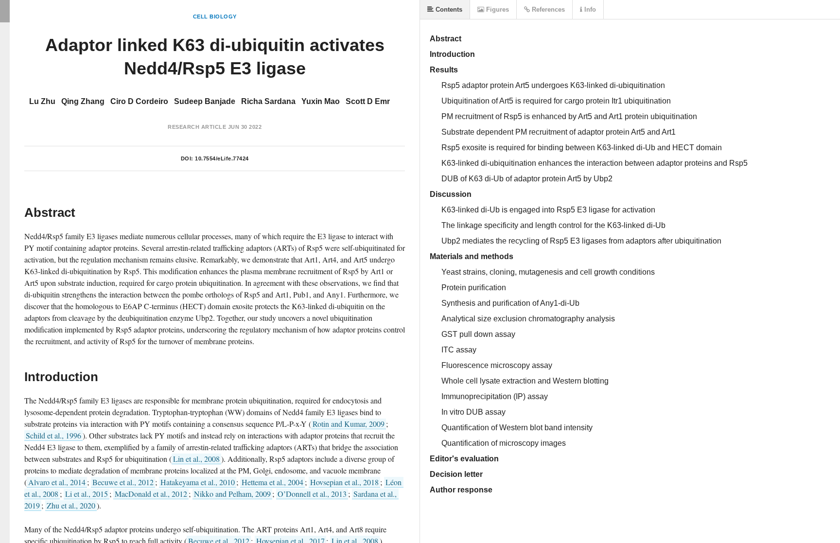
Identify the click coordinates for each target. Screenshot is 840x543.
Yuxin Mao (320, 101)
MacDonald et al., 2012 (151, 494)
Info (589, 9)
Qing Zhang (83, 101)
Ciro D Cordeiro (139, 101)
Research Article (197, 127)
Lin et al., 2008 (196, 459)
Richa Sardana (268, 101)
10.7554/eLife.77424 (222, 158)
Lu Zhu (42, 101)
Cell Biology (215, 16)
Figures (496, 9)
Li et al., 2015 (86, 494)
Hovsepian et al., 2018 (344, 482)
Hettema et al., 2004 (272, 482)
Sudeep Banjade (204, 101)
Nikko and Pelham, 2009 (232, 494)
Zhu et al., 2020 (71, 505)
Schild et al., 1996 (53, 435)
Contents (448, 9)
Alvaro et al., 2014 (57, 482)
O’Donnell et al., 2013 (312, 494)
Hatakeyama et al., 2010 (197, 482)
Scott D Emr (368, 101)
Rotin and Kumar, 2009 (349, 424)
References (547, 9)
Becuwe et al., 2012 (123, 482)
